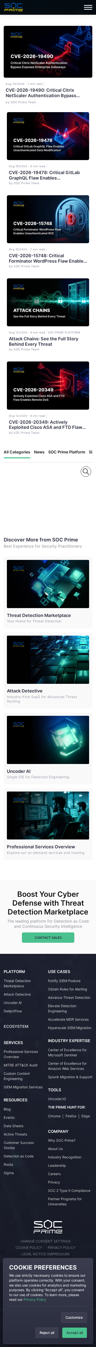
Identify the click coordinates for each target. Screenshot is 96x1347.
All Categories (17, 451)
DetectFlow (13, 1011)
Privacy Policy (35, 1299)
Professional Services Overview (41, 846)
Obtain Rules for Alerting (67, 989)
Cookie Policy (29, 1247)
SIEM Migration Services (23, 1087)
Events (9, 1117)
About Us (55, 1149)
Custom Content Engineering (17, 1076)
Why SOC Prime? (61, 1140)
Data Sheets (13, 1126)
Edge (85, 1116)
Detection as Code (18, 1156)
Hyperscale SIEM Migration (69, 1028)
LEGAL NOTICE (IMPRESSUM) (45, 1254)
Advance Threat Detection (69, 997)
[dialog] (48, 1301)
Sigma (9, 1173)
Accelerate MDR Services (68, 1019)
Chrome (54, 1116)
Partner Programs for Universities (65, 1201)
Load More (26, 503)
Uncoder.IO (57, 1099)
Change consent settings (45, 1241)
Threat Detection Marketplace (39, 615)
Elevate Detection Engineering (62, 1008)
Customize (74, 1317)
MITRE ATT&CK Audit (21, 1065)
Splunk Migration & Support (70, 1077)
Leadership (57, 1165)
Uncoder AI (19, 771)
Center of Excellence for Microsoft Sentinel (67, 1052)
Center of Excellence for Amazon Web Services (67, 1066)
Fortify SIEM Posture (64, 981)
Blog (7, 1109)
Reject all (47, 1333)
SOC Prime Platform (66, 451)
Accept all (74, 1333)
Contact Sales (48, 938)
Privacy (54, 1182)
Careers (54, 1174)
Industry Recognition (64, 1157)
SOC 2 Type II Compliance (69, 1190)
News (39, 451)
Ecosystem (16, 1026)
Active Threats (15, 1134)
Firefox (71, 1116)
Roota (8, 1164)
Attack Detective (25, 690)
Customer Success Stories (19, 1145)
